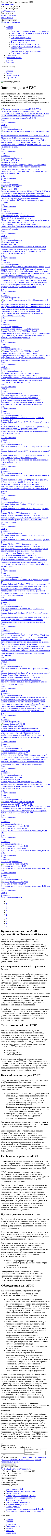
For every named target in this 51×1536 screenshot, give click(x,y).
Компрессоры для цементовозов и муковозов (30, 31)
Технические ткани (19, 42)
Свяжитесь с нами (9, 20)
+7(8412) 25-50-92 (8, 15)
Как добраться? (7, 4)
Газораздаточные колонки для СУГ (25, 47)
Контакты (10, 62)
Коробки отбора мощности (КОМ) (25, 44)
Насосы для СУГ (18, 35)
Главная (9, 27)
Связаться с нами (8, 1478)
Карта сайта (11, 1533)
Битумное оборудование (21, 38)
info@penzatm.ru (8, 11)
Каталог (9, 29)
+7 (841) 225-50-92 (8, 1469)
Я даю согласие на (23, 1459)
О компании (11, 55)
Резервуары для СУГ (19, 53)
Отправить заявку (8, 1464)
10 (7, 923)
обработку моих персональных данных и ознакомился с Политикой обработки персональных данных (23, 1459)
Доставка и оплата (14, 58)
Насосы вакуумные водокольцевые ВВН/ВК (30, 33)
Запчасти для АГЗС (19, 49)
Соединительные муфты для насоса (26, 51)
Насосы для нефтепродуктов (23, 40)
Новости (9, 60)
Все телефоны (7, 18)
